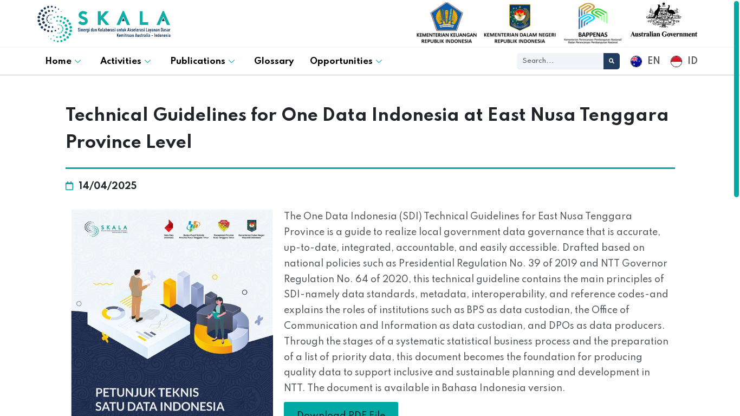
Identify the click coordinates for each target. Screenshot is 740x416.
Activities (120, 61)
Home (58, 61)
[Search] (611, 61)
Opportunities (341, 61)
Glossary (274, 61)
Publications (197, 61)
